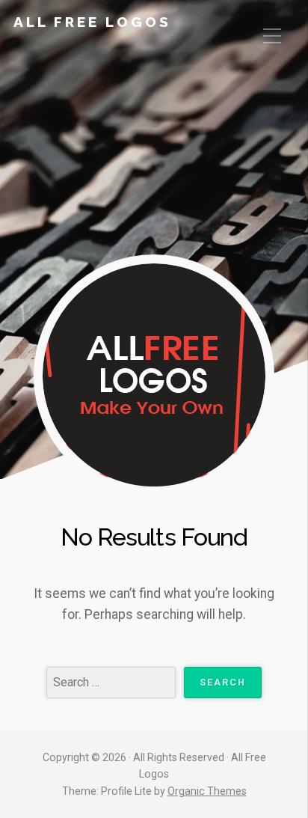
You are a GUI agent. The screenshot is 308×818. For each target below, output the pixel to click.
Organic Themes (207, 791)
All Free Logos (92, 21)
